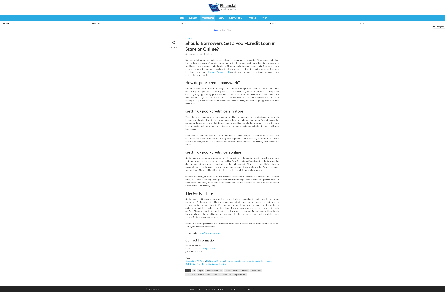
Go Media (256, 261)
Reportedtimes (231, 261)
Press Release (208, 18)
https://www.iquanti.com (209, 233)
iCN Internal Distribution (207, 264)
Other (264, 18)
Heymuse (155, 289)
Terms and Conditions (216, 289)
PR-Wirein (201, 261)
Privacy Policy (195, 289)
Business (193, 18)
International (235, 18)
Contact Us (249, 289)
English (222, 264)
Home (181, 18)
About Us (235, 289)
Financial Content (216, 261)
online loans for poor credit (218, 72)
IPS (262, 261)
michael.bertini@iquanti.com (203, 248)
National (252, 18)
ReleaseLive (190, 261)
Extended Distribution (214, 271)
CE (207, 261)
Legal (221, 18)
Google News (245, 261)
